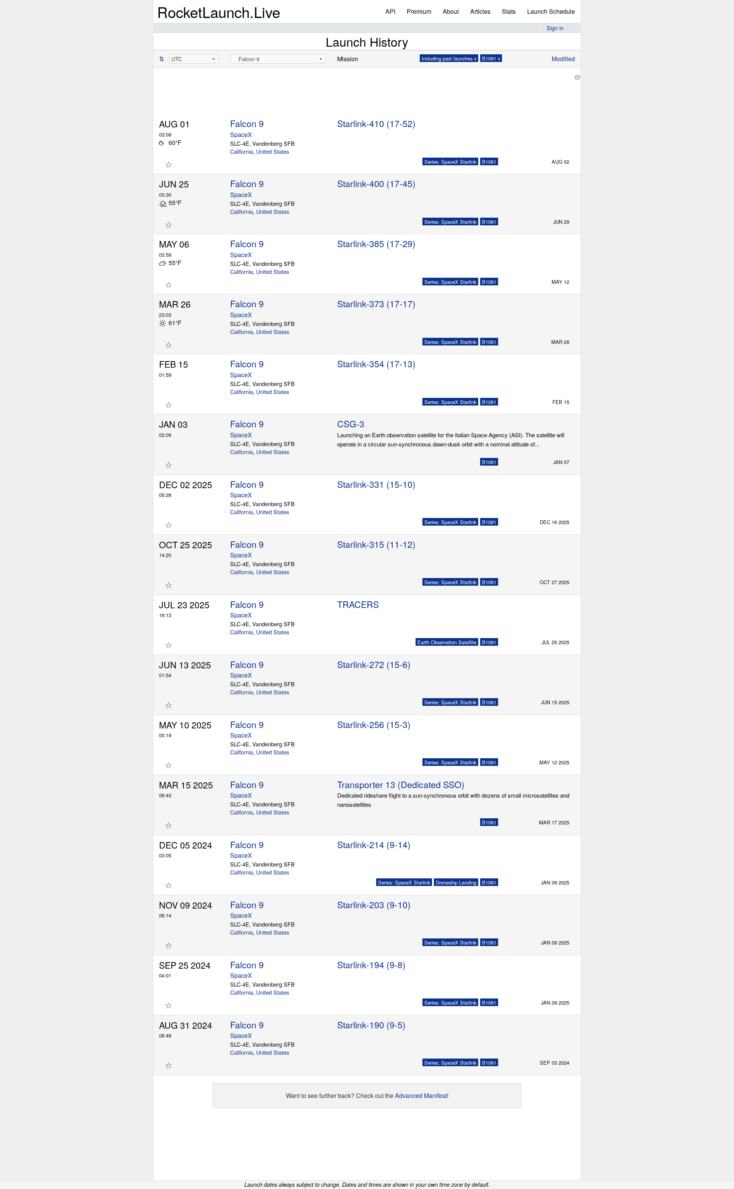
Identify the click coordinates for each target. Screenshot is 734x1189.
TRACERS (358, 604)
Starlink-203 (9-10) (374, 904)
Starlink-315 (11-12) (376, 544)
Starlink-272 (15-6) (374, 664)
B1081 (489, 161)
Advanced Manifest (421, 1095)
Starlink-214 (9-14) (374, 844)
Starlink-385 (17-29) (376, 243)
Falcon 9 (247, 123)
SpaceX (241, 134)
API (390, 11)
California (241, 151)
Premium (419, 11)
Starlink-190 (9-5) (371, 1024)
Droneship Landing (456, 882)
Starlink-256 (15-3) (374, 724)
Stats (509, 11)
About (451, 11)
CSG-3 (350, 423)
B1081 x (491, 58)
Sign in (555, 28)
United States (272, 151)
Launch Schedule (551, 11)
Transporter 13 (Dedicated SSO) (400, 784)
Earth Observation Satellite (446, 642)
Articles (480, 11)
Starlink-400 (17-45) (376, 183)
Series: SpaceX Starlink (450, 161)
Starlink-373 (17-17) (376, 303)
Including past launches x (449, 58)
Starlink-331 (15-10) (376, 484)
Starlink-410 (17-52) (376, 123)
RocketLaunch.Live (218, 11)
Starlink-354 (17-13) (376, 363)
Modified (563, 58)
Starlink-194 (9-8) (371, 964)
